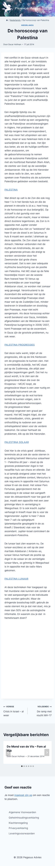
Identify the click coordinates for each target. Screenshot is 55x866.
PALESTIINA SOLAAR (17, 442)
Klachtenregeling (18, 822)
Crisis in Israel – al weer (13, 711)
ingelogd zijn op (23, 795)
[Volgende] (46, 752)
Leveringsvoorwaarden (22, 833)
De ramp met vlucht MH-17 (44, 711)
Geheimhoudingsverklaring (24, 817)
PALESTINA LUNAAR (16, 578)
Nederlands (27, 25)
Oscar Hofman (14, 44)
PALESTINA (11, 189)
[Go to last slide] (8, 752)
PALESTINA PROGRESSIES (20, 344)
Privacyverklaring (18, 828)
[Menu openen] (50, 8)
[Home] (7, 20)
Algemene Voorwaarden (22, 812)
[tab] (22, 766)
